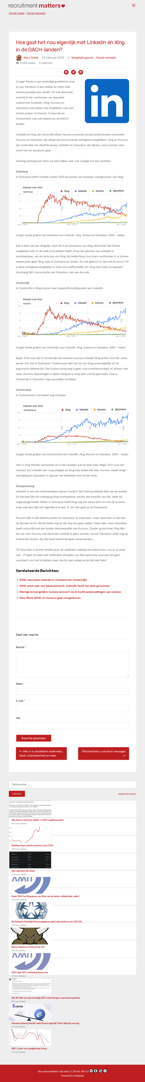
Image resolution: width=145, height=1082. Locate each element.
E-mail (20, 701)
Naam (20, 684)
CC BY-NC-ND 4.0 (79, 1072)
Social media (16, 13)
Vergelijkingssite (83, 57)
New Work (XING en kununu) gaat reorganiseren (50, 598)
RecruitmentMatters (48, 1072)
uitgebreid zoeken (127, 794)
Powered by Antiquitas (72, 1076)
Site (18, 718)
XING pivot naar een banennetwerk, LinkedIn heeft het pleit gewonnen (64, 586)
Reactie (21, 647)
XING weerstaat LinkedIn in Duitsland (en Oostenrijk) (53, 580)
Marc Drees (31, 57)
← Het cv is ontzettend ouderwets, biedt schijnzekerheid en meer (41, 753)
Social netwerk (36, 13)
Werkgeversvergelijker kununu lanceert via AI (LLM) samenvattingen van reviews (70, 592)
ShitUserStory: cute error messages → (104, 753)
